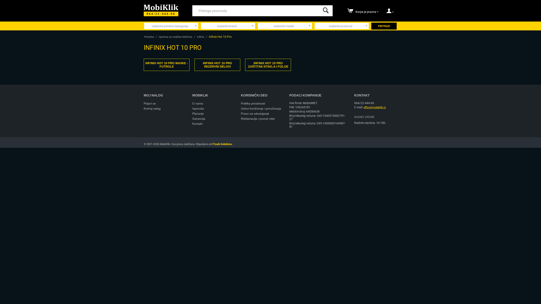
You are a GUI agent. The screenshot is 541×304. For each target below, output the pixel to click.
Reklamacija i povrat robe (258, 118)
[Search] (325, 9)
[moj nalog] (390, 12)
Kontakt (197, 123)
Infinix (200, 36)
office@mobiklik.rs (374, 107)
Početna (149, 36)
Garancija (198, 118)
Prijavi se (150, 103)
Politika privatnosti (253, 103)
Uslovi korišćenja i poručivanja (261, 108)
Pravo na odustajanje (255, 113)
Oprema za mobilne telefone (175, 36)
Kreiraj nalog (152, 108)
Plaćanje (198, 113)
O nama (197, 103)
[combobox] (171, 26)
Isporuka (198, 108)
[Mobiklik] (161, 6)
